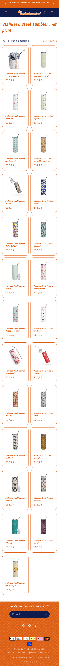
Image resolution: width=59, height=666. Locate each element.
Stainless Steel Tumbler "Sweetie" (15, 414)
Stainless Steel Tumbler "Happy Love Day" (15, 329)
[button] (6, 12)
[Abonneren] (46, 614)
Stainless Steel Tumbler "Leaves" (43, 244)
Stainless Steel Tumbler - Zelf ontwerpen (15, 75)
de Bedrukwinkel (28, 649)
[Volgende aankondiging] (53, 4)
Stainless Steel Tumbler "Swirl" (43, 541)
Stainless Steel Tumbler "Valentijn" (43, 372)
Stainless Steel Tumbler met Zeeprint (15, 160)
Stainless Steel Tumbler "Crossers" (43, 499)
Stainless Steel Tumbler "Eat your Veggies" (43, 75)
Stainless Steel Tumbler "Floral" (15, 202)
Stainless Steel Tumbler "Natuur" (15, 287)
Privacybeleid (45, 653)
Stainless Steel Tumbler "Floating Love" (43, 287)
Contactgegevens (31, 662)
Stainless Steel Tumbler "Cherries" (15, 117)
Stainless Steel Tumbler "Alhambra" (15, 541)
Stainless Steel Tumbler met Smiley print (15, 584)
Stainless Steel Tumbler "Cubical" (15, 457)
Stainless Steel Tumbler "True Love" (15, 372)
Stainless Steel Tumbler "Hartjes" (43, 329)
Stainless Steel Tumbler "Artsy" (43, 202)
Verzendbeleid (43, 657)
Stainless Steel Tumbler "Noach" (43, 457)
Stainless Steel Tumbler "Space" (43, 117)
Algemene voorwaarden (23, 657)
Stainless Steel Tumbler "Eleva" (43, 414)
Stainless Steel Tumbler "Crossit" (15, 499)
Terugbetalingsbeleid (27, 653)
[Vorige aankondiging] (5, 4)
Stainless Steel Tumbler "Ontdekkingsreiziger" (43, 160)
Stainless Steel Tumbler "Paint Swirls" (15, 244)
